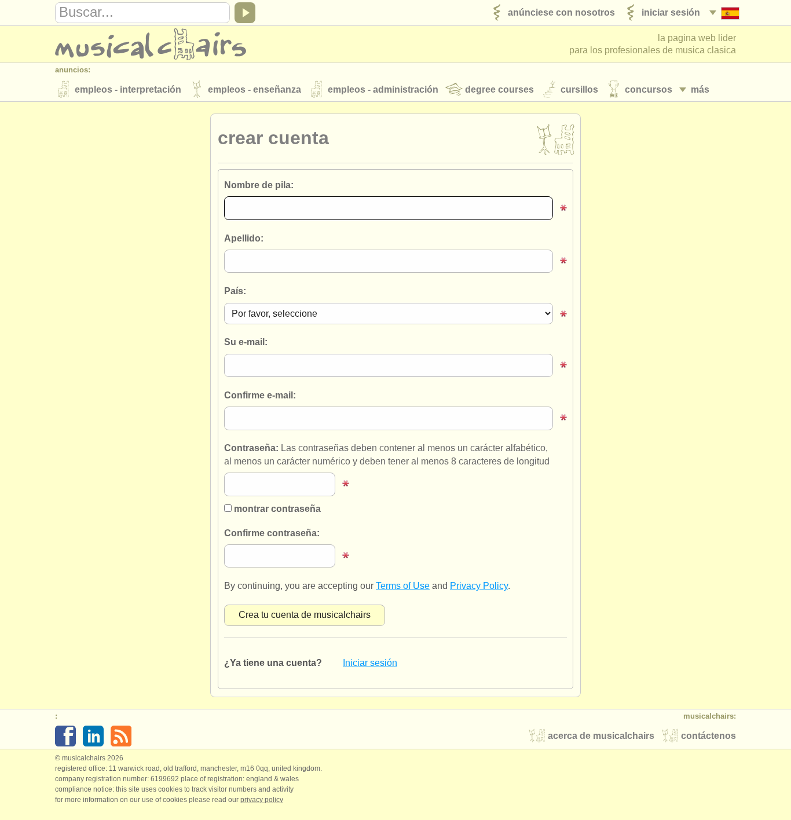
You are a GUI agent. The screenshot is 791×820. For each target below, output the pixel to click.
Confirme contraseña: (272, 533)
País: (235, 291)
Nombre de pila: (259, 185)
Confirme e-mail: (260, 395)
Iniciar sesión (370, 663)
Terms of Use (403, 586)
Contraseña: (387, 454)
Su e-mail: (246, 342)
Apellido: (243, 238)
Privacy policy (261, 800)
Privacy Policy (479, 586)
